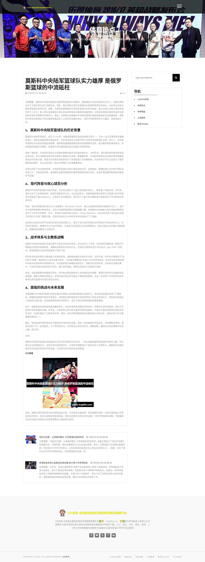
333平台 (66, 557)
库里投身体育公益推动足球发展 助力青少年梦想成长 (63, 463)
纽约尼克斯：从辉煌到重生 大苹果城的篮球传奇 (61, 437)
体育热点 (141, 105)
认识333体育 (143, 99)
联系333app (143, 124)
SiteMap (177, 557)
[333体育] (41, 7)
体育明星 (141, 111)
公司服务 (141, 118)
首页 (192, 6)
